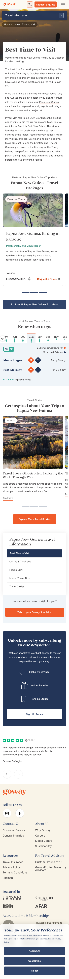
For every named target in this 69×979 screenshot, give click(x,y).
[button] (48, 278)
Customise (34, 960)
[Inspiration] (11, 420)
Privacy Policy (12, 867)
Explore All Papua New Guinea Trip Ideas (34, 304)
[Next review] (18, 774)
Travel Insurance (13, 862)
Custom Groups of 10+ (49, 862)
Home (7, 24)
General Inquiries (13, 835)
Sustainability (43, 846)
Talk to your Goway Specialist (34, 612)
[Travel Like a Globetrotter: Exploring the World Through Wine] (33, 442)
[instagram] (7, 813)
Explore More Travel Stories (35, 519)
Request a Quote (45, 4)
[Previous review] (7, 774)
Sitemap (8, 877)
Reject (34, 970)
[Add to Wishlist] (58, 198)
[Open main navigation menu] (62, 4)
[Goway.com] (9, 4)
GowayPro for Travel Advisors (48, 869)
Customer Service (14, 830)
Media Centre (43, 840)
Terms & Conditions (15, 872)
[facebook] (19, 813)
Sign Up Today (34, 714)
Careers (40, 835)
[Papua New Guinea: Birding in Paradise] (33, 240)
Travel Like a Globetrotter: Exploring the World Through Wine (33, 475)
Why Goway (43, 830)
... (13, 24)
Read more (8, 498)
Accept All (34, 950)
